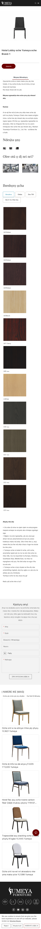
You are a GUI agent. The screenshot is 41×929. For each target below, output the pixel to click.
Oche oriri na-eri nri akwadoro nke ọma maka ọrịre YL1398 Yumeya (18, 873)
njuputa (8, 66)
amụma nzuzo (15, 921)
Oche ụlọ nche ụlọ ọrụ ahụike (13, 696)
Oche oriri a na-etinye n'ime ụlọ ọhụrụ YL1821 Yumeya (20, 729)
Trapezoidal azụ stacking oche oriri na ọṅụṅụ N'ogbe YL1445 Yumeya (20, 837)
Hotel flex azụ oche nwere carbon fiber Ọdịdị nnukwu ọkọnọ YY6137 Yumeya (18, 801)
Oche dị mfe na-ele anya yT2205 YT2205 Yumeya (18, 765)
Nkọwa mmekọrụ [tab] (20, 77)
